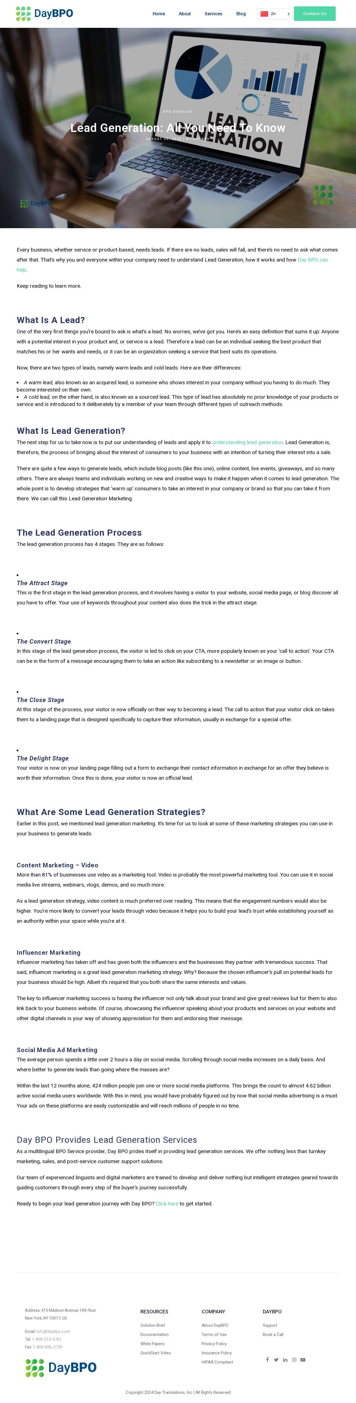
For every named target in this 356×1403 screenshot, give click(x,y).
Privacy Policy (214, 1344)
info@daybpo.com (53, 1331)
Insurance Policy (217, 1353)
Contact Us (315, 13)
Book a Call (273, 1334)
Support (270, 1325)
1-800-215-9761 (46, 1339)
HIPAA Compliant (217, 1362)
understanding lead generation (247, 442)
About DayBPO (215, 1325)
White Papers (152, 1344)
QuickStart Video (155, 1353)
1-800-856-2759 (47, 1347)
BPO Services (178, 111)
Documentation (154, 1334)
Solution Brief (152, 1325)
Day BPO (201, 139)
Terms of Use (214, 1334)
